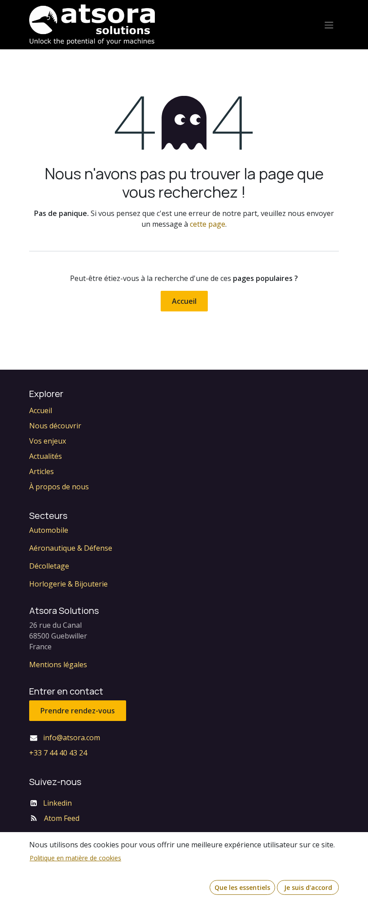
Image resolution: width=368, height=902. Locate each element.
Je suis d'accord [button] (308, 887)
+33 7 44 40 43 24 (58, 753)
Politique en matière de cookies (75, 858)
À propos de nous (59, 487)
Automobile (48, 530)
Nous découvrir (55, 426)
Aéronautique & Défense (70, 548)
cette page (207, 224)
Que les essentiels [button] (242, 887)
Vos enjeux (47, 441)
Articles (41, 471)
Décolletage (49, 566)
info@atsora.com (71, 737)
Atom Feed (61, 818)
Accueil (184, 301)
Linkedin (57, 803)
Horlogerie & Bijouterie (68, 584)
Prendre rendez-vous (77, 711)
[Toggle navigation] (329, 24)
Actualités (45, 456)
